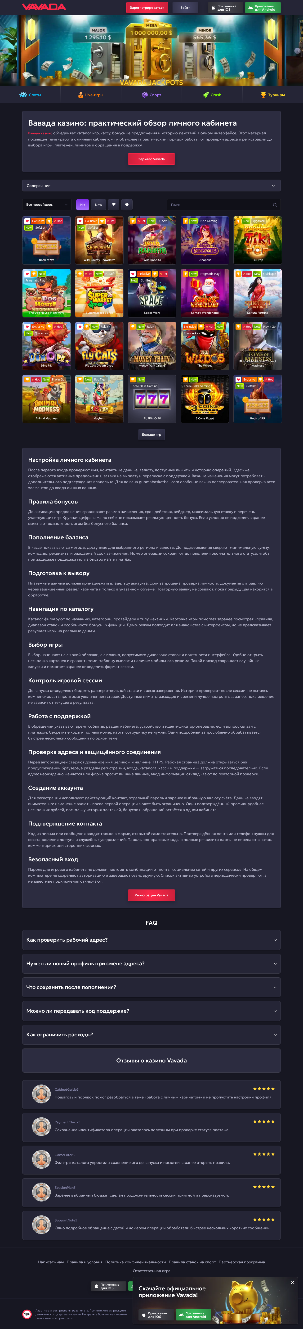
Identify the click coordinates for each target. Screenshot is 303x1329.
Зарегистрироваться (147, 7)
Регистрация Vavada (151, 895)
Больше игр (151, 434)
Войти (185, 7)
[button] (5, 50)
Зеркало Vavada (151, 159)
